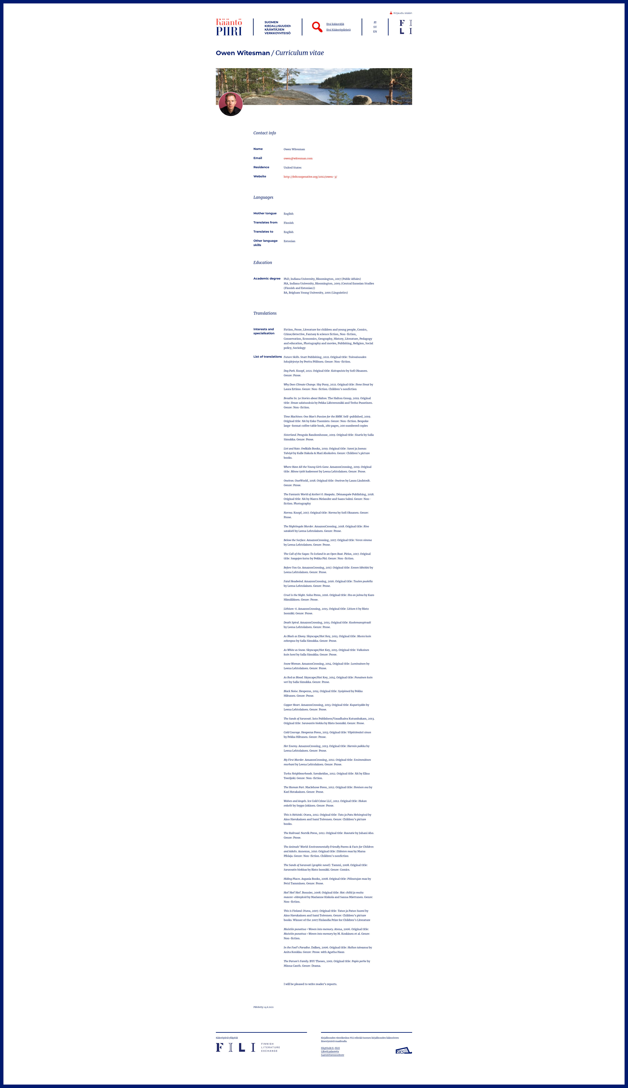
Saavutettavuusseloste (332, 1055)
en (375, 31)
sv (375, 27)
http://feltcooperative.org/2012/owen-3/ (310, 176)
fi (375, 22)
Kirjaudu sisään (402, 13)
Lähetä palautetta (330, 1051)
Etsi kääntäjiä (335, 24)
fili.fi (337, 1048)
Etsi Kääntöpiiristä (338, 29)
